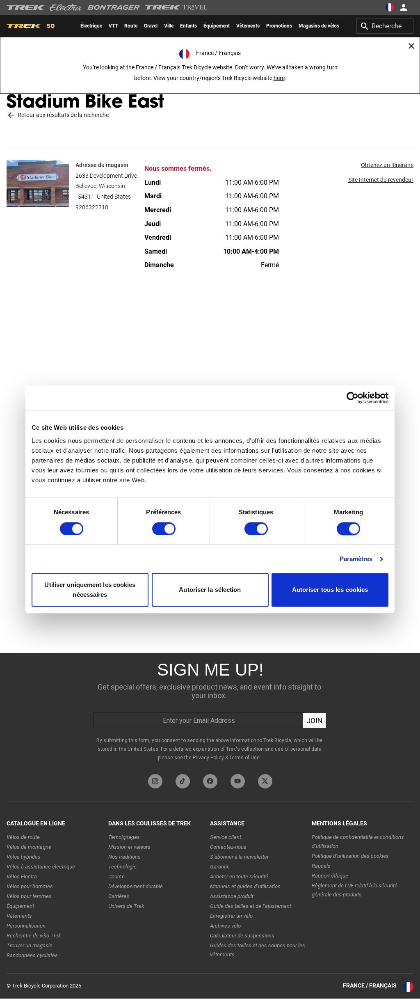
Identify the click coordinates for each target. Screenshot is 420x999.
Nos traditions (124, 857)
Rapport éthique (330, 876)
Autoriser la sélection (210, 590)
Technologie (122, 867)
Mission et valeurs (129, 847)
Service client (225, 837)
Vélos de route (23, 837)
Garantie (220, 867)
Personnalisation (26, 926)
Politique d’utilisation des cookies (350, 856)
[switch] (164, 528)
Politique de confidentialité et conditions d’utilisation (358, 841)
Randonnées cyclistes (32, 955)
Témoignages (124, 837)
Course (116, 876)
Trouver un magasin (29, 945)
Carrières (118, 896)
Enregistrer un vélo (231, 916)
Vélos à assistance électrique (41, 867)
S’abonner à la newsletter (239, 857)
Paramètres (356, 558)
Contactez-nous (228, 847)
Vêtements (19, 916)
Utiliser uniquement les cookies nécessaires (89, 590)
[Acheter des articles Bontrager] (113, 7)
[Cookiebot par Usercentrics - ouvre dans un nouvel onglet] (352, 398)
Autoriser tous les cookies (330, 590)
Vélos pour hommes (30, 886)
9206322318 (91, 207)
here (279, 78)
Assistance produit (231, 896)
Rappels (321, 866)
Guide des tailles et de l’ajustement (250, 906)
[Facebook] (210, 781)
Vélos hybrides (24, 857)
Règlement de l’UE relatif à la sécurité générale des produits (354, 890)
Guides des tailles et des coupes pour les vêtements (257, 950)
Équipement (20, 906)
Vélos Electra (22, 876)
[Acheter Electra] (66, 7)
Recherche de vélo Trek (34, 936)
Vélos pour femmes (29, 896)
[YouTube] (238, 781)
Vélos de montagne (29, 847)
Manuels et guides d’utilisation (245, 886)
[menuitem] (91, 26)
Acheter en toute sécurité (239, 876)
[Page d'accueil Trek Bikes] (26, 7)
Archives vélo (225, 926)
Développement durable (135, 886)
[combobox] (384, 26)
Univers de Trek (126, 906)
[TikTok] (183, 781)
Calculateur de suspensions (242, 936)
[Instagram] (155, 781)
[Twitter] (265, 781)
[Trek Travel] (176, 7)
